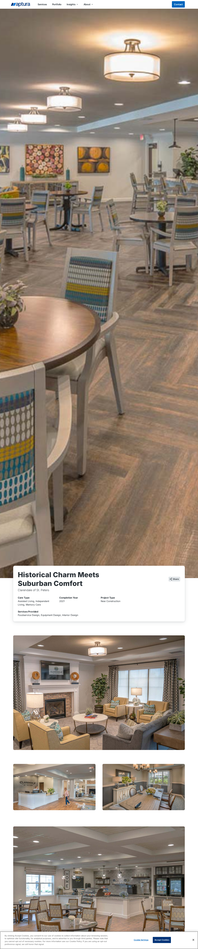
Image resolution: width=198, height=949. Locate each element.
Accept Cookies (162, 940)
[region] (99, 940)
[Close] (193, 940)
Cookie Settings (141, 940)
